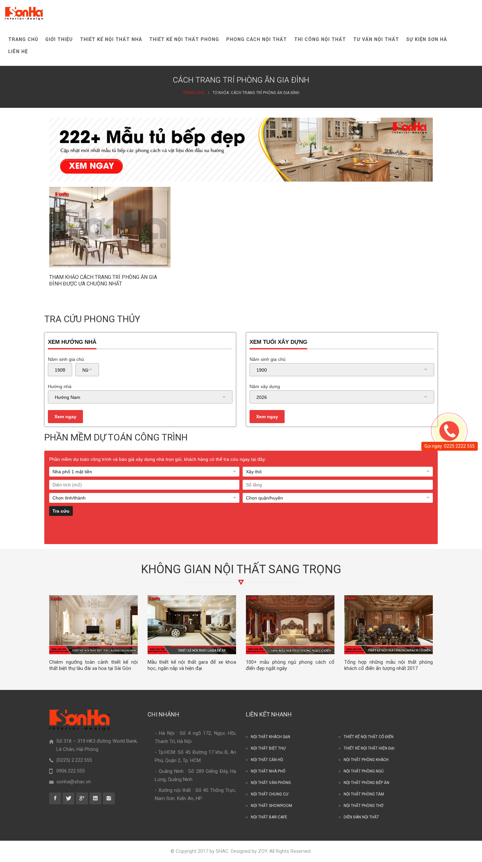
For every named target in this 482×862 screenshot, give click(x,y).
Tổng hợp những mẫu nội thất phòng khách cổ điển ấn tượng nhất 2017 (388, 665)
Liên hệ (18, 51)
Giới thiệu (59, 39)
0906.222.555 (70, 771)
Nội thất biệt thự (268, 748)
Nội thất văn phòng (271, 782)
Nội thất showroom (271, 805)
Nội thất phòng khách (366, 759)
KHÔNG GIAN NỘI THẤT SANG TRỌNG (241, 569)
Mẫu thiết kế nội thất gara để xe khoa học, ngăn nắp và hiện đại (192, 665)
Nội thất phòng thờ (363, 805)
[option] (93, 633)
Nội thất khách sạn (270, 737)
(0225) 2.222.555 (74, 760)
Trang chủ (23, 39)
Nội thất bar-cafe (269, 817)
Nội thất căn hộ (267, 759)
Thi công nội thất (320, 39)
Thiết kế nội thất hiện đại (369, 748)
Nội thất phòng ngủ (364, 771)
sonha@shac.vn (73, 782)
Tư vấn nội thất (376, 39)
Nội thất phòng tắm (364, 794)
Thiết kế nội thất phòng (184, 39)
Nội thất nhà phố (268, 771)
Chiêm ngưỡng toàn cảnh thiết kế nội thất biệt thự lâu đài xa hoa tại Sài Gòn (93, 665)
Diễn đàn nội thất (361, 817)
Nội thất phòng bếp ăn (366, 782)
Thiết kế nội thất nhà (111, 39)
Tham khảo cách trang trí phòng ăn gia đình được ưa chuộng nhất (103, 280)
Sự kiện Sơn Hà (426, 39)
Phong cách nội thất (256, 39)
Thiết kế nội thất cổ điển (368, 737)
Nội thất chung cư (269, 794)
